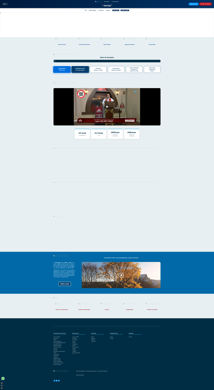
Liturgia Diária (56, 355)
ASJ (86, 10)
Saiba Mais (93, 338)
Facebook (74, 349)
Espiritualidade (92, 10)
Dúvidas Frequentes (57, 364)
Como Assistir (74, 339)
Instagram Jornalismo (76, 352)
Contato (108, 10)
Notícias (55, 339)
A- (1, 388)
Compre (111, 336)
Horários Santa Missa (57, 341)
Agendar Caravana (57, 358)
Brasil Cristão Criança (57, 345)
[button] (2, 25)
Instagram (74, 351)
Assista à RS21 (56, 354)
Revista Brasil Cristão (57, 344)
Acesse (92, 336)
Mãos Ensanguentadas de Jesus (59, 342)
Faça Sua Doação (206, 4)
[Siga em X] (59, 381)
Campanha (55, 349)
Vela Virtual (56, 357)
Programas (74, 338)
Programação (74, 344)
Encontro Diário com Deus (58, 362)
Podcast (74, 348)
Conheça (130, 336)
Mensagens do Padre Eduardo (59, 351)
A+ (1, 383)
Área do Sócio (193, 4)
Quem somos (56, 338)
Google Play (93, 341)
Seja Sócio (55, 348)
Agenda (73, 345)
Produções (101, 10)
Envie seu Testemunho (58, 361)
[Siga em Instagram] (57, 381)
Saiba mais (64, 284)
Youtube (74, 342)
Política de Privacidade (80, 375)
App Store (93, 339)
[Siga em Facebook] (54, 381)
